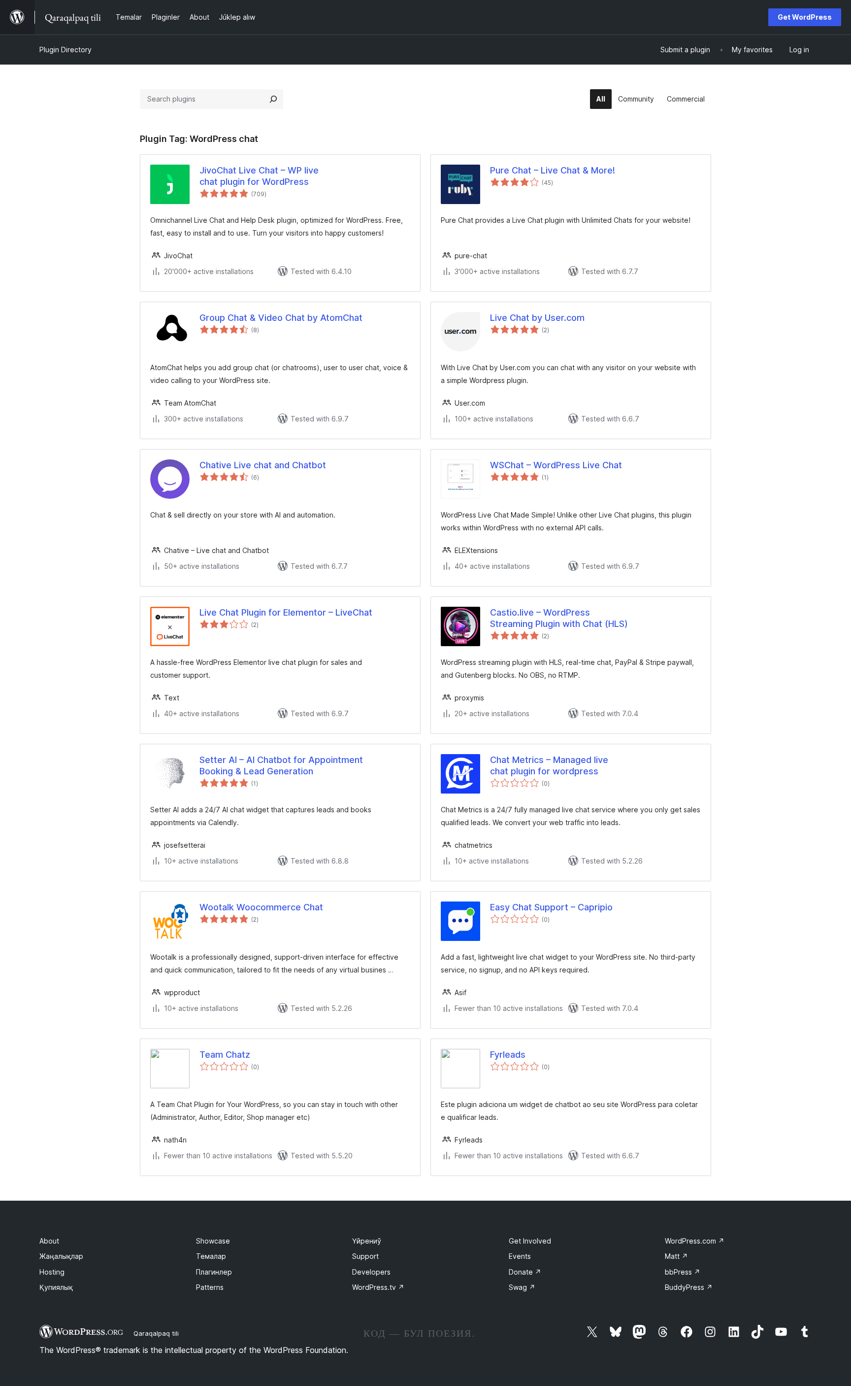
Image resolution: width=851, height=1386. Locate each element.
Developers (371, 1272)
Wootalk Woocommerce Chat (261, 907)
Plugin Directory (65, 49)
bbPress (682, 1272)
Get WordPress (805, 17)
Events (520, 1256)
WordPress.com (694, 1241)
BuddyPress (689, 1287)
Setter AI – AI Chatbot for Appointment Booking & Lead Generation (281, 765)
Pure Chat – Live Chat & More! (552, 170)
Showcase (213, 1241)
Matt (676, 1256)
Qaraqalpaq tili (156, 1333)
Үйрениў (366, 1241)
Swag (522, 1287)
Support (365, 1256)
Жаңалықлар (61, 1256)
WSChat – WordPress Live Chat (556, 465)
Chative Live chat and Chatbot (262, 465)
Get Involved (530, 1241)
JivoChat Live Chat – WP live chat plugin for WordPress (259, 176)
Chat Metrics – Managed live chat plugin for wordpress (549, 765)
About (49, 1241)
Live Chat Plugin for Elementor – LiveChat (285, 612)
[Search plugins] (273, 99)
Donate (525, 1272)
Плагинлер (214, 1272)
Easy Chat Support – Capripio (551, 907)
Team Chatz (224, 1054)
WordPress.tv (378, 1287)
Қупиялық (56, 1287)
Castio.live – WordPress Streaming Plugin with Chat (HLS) (559, 618)
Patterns (210, 1287)
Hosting (52, 1272)
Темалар (211, 1256)
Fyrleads (507, 1054)
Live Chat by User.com (537, 317)
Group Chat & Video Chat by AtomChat (280, 317)
